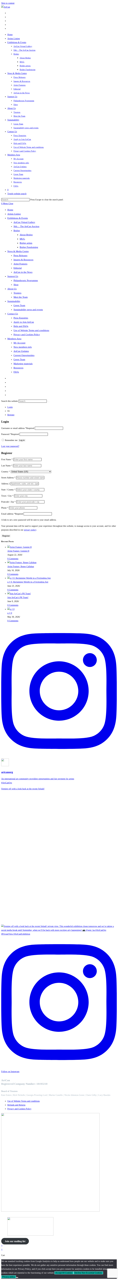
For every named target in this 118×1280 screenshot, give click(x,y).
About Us (12, 289)
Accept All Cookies (63, 1273)
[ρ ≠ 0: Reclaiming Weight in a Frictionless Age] (29, 578)
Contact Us (12, 313)
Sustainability (13, 301)
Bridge (17, 230)
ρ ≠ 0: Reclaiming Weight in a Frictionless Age (27, 582)
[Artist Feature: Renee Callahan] (21, 562)
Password (10, 434)
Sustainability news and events (28, 309)
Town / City (7, 496)
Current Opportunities (24, 355)
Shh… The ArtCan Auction (26, 226)
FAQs (16, 372)
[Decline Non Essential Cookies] (17, 1277)
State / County (8, 490)
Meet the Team (21, 297)
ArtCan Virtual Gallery (24, 222)
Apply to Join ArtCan (24, 322)
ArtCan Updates (21, 351)
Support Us (12, 276)
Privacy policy (8, 1277)
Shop (16, 284)
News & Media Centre (18, 251)
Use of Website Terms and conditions (31, 330)
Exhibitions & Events (17, 218)
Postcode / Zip (8, 502)
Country (5, 472)
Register (10, 415)
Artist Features (20, 264)
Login (10, 407)
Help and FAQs (21, 326)
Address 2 (5, 484)
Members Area (14, 338)
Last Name (6, 466)
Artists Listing (14, 214)
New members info (23, 347)
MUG (22, 239)
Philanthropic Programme (26, 280)
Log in (22, 440)
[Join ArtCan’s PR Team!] (19, 593)
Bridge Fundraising (29, 247)
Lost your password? (10, 446)
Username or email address (17, 428)
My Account (19, 343)
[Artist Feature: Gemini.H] (19, 547)
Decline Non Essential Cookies (88, 1273)
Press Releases (20, 255)
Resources (18, 368)
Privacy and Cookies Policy (27, 334)
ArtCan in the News (23, 272)
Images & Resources (23, 259)
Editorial (18, 268)
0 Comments (12, 559)
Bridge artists (26, 243)
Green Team (19, 305)
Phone (4, 508)
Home (10, 210)
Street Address (8, 478)
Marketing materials (23, 363)
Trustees (17, 293)
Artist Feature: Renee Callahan (20, 566)
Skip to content (7, 3)
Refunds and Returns (16, 1105)
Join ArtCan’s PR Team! (17, 597)
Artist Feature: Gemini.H (18, 551)
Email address (12, 514)
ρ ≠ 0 (9, 613)
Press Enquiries (21, 318)
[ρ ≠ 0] (10, 609)
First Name (7, 459)
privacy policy (30, 530)
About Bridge (26, 234)
